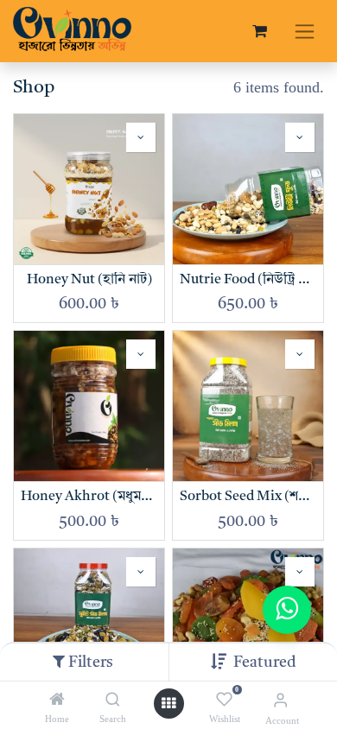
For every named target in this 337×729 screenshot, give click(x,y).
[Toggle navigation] (304, 31)
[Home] (57, 699)
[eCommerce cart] (259, 31)
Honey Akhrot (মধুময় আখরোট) (89, 497)
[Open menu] (168, 703)
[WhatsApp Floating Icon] (287, 609)
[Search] (113, 699)
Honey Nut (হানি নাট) (89, 280)
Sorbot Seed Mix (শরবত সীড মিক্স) (248, 497)
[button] (264, 662)
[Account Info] (280, 700)
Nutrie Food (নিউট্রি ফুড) (248, 280)
